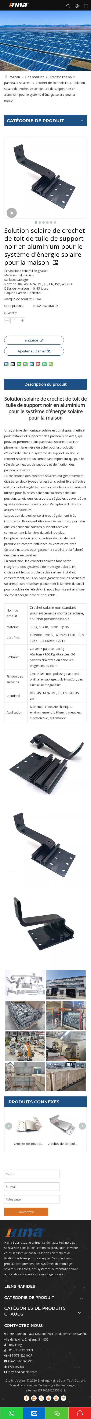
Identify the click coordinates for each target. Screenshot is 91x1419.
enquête (31, 340)
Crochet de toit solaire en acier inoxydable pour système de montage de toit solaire (62, 1143)
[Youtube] (48, 1398)
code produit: (13, 305)
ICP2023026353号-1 (51, 1390)
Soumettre (26, 1212)
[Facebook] (26, 1398)
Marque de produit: (18, 299)
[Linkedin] (34, 1398)
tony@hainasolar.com (22, 1372)
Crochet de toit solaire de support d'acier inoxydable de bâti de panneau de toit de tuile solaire (28, 1143)
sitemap (31, 1390)
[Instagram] (56, 1398)
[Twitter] (41, 1398)
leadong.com (70, 1385)
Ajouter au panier (32, 351)
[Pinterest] (63, 1398)
